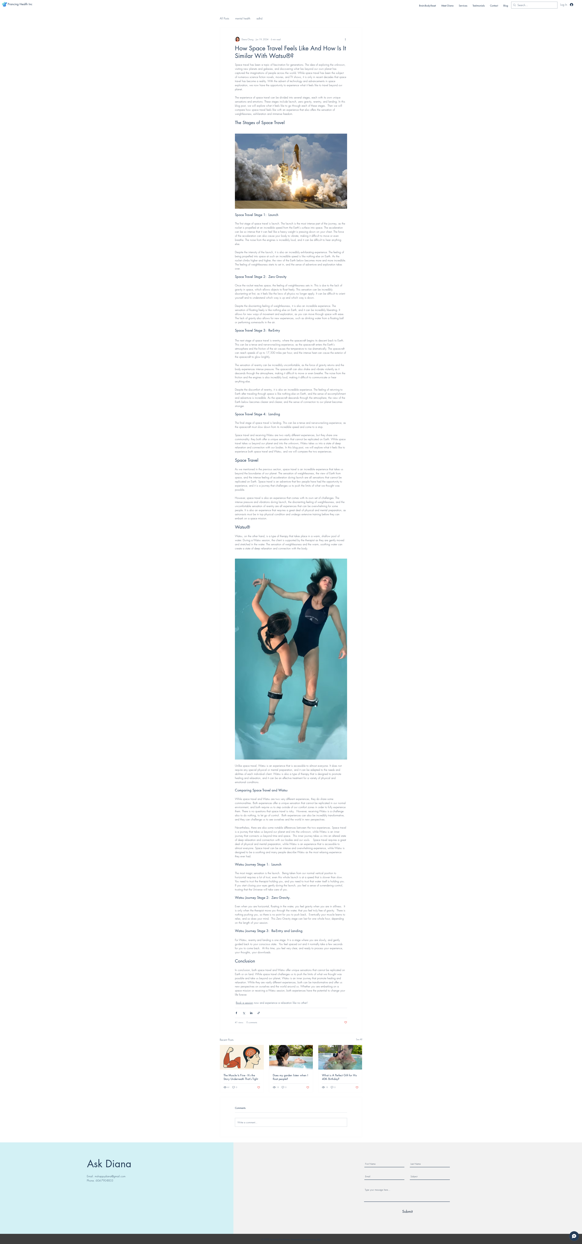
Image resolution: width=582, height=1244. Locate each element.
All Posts (224, 18)
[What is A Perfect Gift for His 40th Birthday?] (340, 1057)
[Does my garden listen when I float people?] (291, 1057)
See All (359, 1039)
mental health (242, 18)
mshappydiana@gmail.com (110, 1176)
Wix (319, 1239)
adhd (259, 18)
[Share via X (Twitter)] (243, 1012)
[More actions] (345, 39)
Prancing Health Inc (20, 4)
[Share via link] (258, 1012)
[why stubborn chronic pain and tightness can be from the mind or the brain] (242, 1057)
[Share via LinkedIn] (251, 1012)
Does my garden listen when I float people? (290, 1077)
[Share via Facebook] (236, 1012)
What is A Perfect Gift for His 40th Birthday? (339, 1077)
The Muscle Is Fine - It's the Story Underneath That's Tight (241, 1077)
